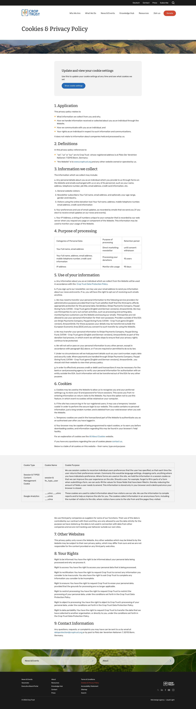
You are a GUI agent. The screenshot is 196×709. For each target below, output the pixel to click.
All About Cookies (97, 436)
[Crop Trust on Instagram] (173, 690)
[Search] (173, 2)
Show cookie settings (74, 86)
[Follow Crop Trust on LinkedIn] (162, 690)
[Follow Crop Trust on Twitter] (158, 690)
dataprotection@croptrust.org (68, 632)
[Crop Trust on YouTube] (169, 690)
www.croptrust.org (83, 162)
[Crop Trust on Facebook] (165, 690)
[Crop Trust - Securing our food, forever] (31, 13)
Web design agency (158, 700)
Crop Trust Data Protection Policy (92, 284)
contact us (117, 441)
